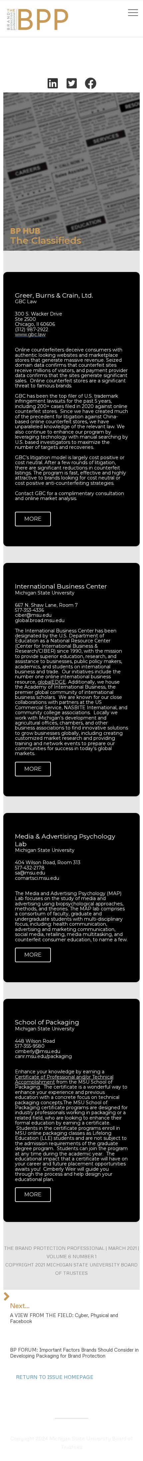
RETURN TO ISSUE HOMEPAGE (54, 1377)
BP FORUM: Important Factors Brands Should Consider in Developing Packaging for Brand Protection (74, 1353)
